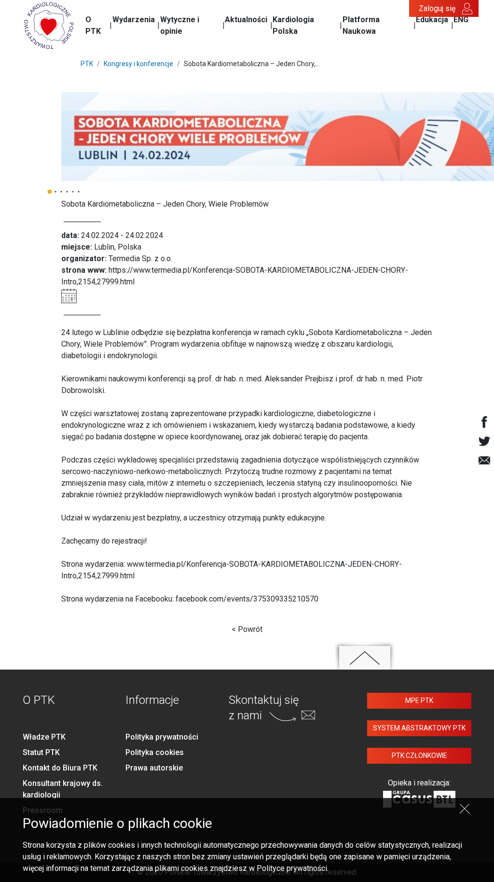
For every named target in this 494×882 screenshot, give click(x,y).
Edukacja (432, 19)
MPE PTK (419, 700)
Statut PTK (41, 752)
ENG (460, 19)
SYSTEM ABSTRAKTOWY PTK (419, 728)
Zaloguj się (437, 8)
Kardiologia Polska (293, 25)
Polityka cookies (154, 752)
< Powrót (247, 629)
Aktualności (246, 19)
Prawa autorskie (154, 767)
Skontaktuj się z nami (264, 707)
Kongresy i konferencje (138, 64)
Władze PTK (44, 737)
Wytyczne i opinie (179, 25)
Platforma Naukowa (361, 25)
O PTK (93, 25)
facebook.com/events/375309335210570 (247, 598)
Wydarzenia (133, 19)
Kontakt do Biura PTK (60, 767)
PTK (87, 64)
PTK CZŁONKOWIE (419, 755)
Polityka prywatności (161, 737)
